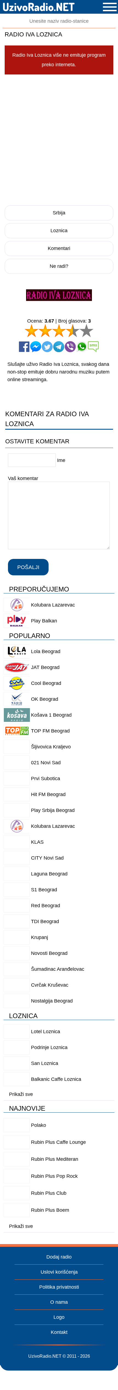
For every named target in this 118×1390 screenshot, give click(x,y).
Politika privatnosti (59, 1287)
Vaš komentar (23, 478)
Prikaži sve (21, 1094)
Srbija (59, 213)
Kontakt (59, 1332)
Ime (61, 460)
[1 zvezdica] (31, 330)
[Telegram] (58, 346)
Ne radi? (59, 266)
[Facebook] (24, 346)
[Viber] (70, 346)
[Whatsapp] (81, 346)
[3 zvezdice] (59, 330)
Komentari (59, 248)
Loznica (59, 230)
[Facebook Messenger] (35, 346)
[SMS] (93, 346)
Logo (59, 1317)
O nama (59, 1302)
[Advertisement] (59, 139)
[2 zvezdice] (45, 330)
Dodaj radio (59, 1257)
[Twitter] (47, 346)
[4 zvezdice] (73, 330)
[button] (110, 7)
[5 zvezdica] (86, 330)
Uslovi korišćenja (59, 1272)
